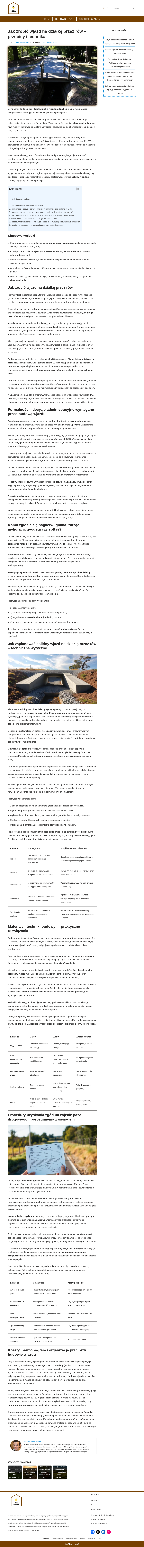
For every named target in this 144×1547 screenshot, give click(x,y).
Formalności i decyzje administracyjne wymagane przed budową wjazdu (41, 209)
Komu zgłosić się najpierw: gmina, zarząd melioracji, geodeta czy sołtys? (42, 212)
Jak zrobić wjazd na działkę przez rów (27, 205)
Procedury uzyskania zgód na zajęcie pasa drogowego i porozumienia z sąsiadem (45, 222)
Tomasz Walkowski (21, 42)
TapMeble (69, 1544)
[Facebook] (93, 1532)
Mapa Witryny (91, 1538)
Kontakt (106, 8)
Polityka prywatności (57, 1538)
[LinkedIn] (103, 1532)
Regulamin (46, 1538)
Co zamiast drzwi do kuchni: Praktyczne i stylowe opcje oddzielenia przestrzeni (120, 63)
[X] (98, 1532)
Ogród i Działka (89, 19)
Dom (47, 19)
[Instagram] (109, 1532)
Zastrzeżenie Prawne (71, 1538)
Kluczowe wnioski (23, 199)
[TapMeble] (13, 8)
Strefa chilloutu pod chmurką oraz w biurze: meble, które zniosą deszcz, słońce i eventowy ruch (119, 76)
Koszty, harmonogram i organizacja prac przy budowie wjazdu (37, 225)
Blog (100, 1538)
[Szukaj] (133, 8)
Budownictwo (64, 19)
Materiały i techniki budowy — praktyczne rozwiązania (34, 218)
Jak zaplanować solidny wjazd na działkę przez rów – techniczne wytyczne (42, 215)
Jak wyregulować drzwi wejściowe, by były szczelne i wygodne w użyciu (119, 89)
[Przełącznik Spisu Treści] (77, 189)
